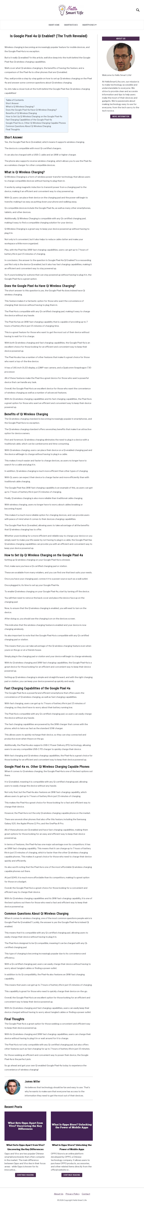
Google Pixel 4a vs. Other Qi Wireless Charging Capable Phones (36, 123)
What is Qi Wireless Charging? (20, 106)
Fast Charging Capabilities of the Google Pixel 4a (29, 119)
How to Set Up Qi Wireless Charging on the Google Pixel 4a (34, 116)
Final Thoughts (13, 129)
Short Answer (12, 103)
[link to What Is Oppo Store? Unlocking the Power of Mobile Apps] (72, 1126)
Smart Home (54, 25)
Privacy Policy (73, 1194)
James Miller (32, 1081)
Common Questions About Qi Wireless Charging (28, 126)
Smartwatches (71, 25)
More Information (120, 116)
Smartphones (88, 25)
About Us (58, 1194)
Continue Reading (25, 1175)
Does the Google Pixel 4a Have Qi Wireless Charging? (31, 110)
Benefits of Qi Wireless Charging (21, 113)
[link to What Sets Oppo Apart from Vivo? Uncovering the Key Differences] (25, 1126)
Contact (86, 1194)
